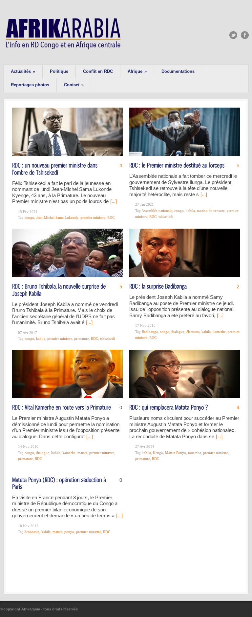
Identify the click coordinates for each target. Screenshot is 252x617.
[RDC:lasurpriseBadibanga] (158, 285)
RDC (111, 217)
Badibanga (150, 332)
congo (29, 217)
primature (81, 338)
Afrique (137, 71)
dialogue (177, 332)
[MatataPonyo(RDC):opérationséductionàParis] (59, 483)
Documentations (178, 71)
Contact (74, 84)
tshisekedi (165, 216)
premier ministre (92, 217)
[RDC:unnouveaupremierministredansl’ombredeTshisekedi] (55, 168)
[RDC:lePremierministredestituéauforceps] (176, 164)
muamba (194, 453)
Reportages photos (30, 84)
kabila (190, 211)
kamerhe (219, 332)
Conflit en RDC (98, 71)
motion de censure (211, 211)
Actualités (23, 71)
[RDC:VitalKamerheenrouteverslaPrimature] (61, 406)
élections (193, 332)
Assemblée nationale (156, 211)
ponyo (69, 532)
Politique (59, 71)
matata (82, 453)
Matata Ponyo (175, 453)
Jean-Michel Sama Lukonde (57, 217)
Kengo (158, 453)
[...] (113, 201)
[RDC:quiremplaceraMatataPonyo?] (168, 406)
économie (32, 532)
